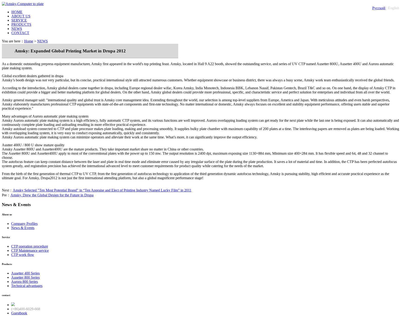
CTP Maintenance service (30, 250)
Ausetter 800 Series (25, 277)
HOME (17, 12)
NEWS (16, 29)
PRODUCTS (21, 24)
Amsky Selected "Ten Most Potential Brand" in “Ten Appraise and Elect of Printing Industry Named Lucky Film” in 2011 (102, 190)
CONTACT (20, 33)
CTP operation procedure (29, 246)
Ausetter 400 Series (25, 273)
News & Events (22, 228)
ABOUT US (20, 16)
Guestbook (19, 313)
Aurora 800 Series (24, 282)
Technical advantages (26, 286)
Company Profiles (24, 224)
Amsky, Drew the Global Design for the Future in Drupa (52, 195)
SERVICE (19, 20)
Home (28, 41)
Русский (378, 8)
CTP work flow (22, 255)
